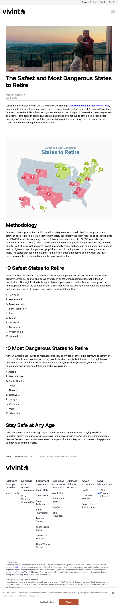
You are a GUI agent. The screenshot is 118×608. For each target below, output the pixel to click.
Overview (41, 484)
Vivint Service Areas (59, 500)
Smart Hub (42, 490)
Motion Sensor (40, 520)
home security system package (92, 436)
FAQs (85, 490)
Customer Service (89, 2)
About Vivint (88, 484)
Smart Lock (42, 495)
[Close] (113, 593)
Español (112, 2)
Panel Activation (57, 514)
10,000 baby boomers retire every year (88, 106)
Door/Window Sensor (44, 546)
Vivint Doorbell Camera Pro (27, 487)
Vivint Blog (57, 493)
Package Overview (11, 486)
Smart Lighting (40, 503)
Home (8, 457)
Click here (19, 567)
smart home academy (25, 457)
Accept (69, 602)
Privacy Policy (104, 484)
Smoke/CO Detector (42, 537)
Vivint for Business (72, 486)
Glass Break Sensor (42, 528)
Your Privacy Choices (104, 493)
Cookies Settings (47, 602)
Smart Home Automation (58, 486)
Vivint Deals (12, 493)
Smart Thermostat (42, 511)
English (102, 2)
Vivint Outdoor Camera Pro (27, 499)
